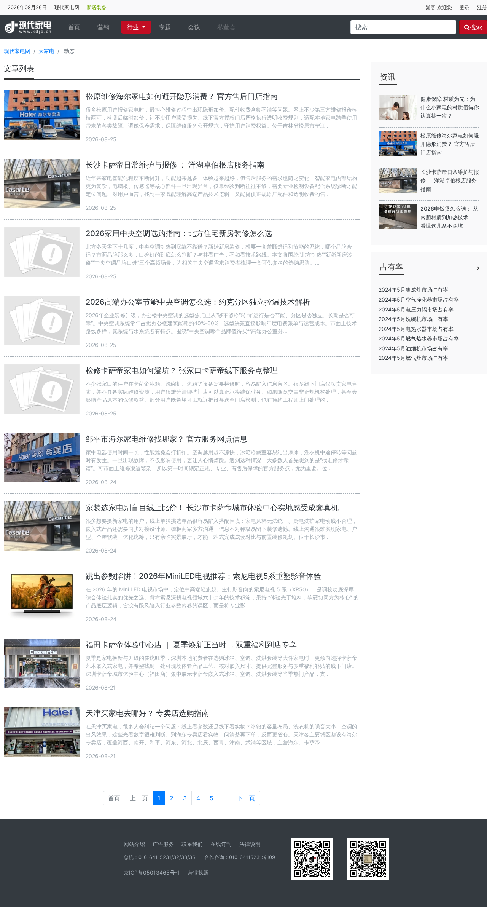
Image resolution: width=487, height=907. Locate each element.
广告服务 (163, 844)
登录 (464, 7)
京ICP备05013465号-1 (152, 872)
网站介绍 (134, 844)
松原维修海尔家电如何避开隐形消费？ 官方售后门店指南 (182, 96)
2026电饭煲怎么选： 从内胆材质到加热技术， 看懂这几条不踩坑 (449, 217)
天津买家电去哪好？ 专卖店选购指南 (147, 713)
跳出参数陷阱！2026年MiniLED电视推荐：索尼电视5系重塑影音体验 (203, 576)
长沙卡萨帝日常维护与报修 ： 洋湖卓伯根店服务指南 (175, 164)
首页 (77, 27)
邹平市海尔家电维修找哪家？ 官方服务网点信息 (166, 439)
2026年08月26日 (27, 7)
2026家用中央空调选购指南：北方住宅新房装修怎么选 (179, 233)
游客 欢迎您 (439, 7)
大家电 (46, 51)
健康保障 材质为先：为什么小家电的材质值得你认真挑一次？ (449, 107)
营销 (103, 27)
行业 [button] (134, 27)
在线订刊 (221, 844)
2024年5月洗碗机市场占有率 (413, 319)
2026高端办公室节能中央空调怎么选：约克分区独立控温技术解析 (198, 302)
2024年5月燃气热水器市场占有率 (419, 338)
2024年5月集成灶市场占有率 (413, 289)
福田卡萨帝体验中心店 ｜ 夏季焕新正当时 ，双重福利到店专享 (191, 644)
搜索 (476, 27)
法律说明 (250, 844)
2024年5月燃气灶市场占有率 (413, 357)
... (225, 798)
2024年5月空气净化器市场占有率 (419, 299)
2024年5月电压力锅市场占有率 (416, 309)
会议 (194, 27)
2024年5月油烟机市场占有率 (413, 348)
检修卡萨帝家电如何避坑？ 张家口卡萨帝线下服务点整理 (182, 370)
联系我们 (192, 844)
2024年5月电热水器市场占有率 (416, 329)
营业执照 (198, 872)
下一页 (246, 798)
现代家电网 (66, 7)
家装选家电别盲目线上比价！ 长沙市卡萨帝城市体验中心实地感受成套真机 (212, 507)
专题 (165, 27)
